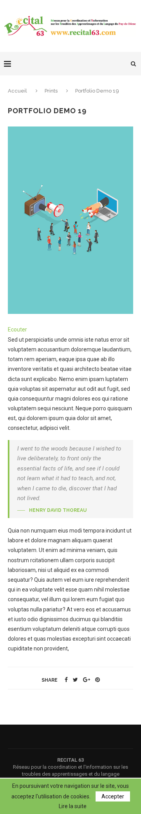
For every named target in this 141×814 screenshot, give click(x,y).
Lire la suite (73, 806)
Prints (51, 91)
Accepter (112, 796)
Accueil (18, 91)
